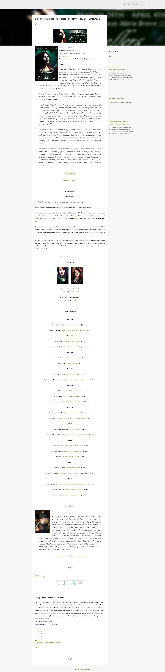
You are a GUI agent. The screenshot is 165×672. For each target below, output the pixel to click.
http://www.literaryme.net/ (73, 396)
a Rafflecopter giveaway (41, 576)
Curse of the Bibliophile (42, 4)
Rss (39, 628)
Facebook (61, 557)
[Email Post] (36, 640)
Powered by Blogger (83, 669)
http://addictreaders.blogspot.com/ (72, 358)
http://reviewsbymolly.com (72, 467)
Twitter (67, 557)
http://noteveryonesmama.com (73, 451)
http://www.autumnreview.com (73, 495)
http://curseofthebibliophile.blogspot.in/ (74, 402)
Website (55, 557)
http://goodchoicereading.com (67, 473)
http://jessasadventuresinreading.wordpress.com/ (72, 484)
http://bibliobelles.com (71, 391)
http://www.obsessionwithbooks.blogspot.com (73, 347)
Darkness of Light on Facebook (78, 557)
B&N (74, 179)
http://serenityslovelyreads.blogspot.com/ (71, 445)
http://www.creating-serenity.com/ (71, 325)
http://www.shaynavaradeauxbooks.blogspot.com (72, 418)
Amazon (67, 179)
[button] (36, 24)
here (76, 218)
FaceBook (41, 634)
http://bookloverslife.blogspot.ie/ (72, 374)
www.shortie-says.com (71, 363)
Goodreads (64, 292)
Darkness (73, 257)
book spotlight (49, 642)
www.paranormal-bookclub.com (74, 489)
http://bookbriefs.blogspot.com (70, 341)
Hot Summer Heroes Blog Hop (117, 69)
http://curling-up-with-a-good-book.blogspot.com (76, 434)
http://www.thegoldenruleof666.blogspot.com (72, 330)
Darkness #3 (66, 56)
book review (39, 642)
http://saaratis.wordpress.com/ (71, 413)
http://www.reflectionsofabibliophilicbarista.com (77, 380)
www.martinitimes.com (74, 429)
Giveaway (58, 642)
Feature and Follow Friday (116, 98)
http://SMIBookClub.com (71, 456)
